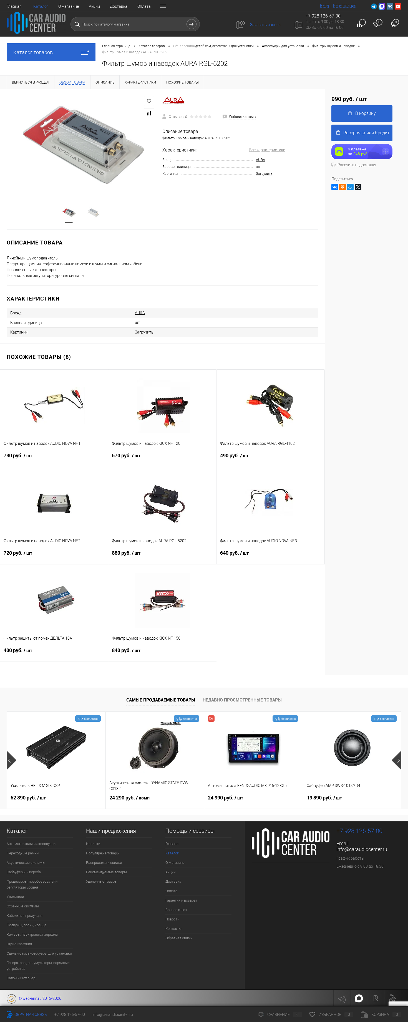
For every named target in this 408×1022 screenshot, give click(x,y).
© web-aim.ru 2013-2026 (38, 998)
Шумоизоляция (19, 944)
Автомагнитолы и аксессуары (31, 844)
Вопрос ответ (176, 910)
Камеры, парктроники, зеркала (32, 934)
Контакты (173, 929)
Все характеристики (267, 150)
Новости (172, 919)
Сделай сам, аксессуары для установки (39, 953)
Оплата (144, 6)
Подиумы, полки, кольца (26, 925)
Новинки (93, 844)
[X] (358, 187)
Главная (14, 6)
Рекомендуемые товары (106, 872)
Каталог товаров (33, 52)
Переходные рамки (23, 853)
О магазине (68, 6)
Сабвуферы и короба (24, 872)
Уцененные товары (101, 881)
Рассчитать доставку (357, 165)
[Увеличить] (81, 144)
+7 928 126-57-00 (359, 831)
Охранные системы (23, 906)
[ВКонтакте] (334, 187)
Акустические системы (26, 863)
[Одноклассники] (342, 187)
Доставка (118, 6)
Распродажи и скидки (104, 863)
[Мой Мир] (350, 187)
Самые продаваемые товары (160, 700)
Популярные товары (103, 853)
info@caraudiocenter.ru (361, 849)
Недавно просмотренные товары (242, 700)
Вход (324, 5)
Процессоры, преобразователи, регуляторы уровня (32, 884)
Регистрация (344, 5)
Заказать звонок (265, 24)
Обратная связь (178, 938)
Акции (94, 6)
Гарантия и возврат (181, 900)
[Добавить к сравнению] (149, 113)
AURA (260, 160)
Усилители (15, 897)
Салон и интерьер (21, 978)
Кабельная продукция (24, 916)
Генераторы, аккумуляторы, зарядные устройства (38, 966)
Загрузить (264, 173)
